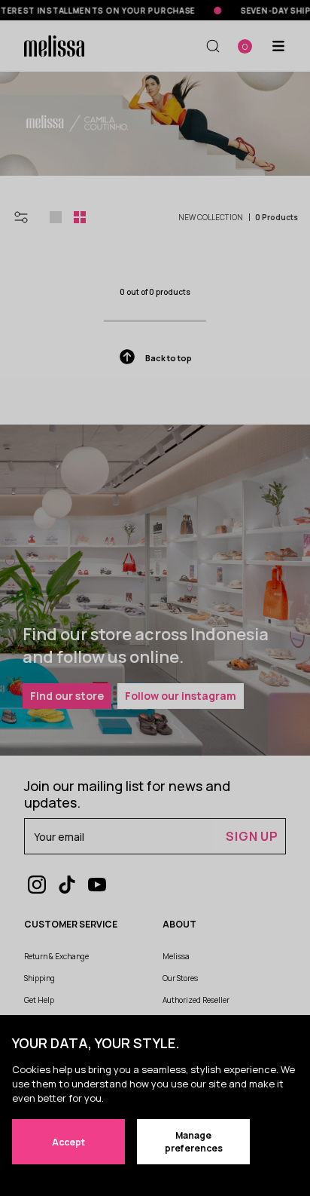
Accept (68, 1142)
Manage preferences (194, 1142)
